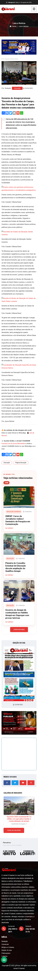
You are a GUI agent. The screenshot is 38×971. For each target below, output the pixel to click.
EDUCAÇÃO (10, 558)
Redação (5, 941)
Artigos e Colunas (8, 947)
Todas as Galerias (14, 830)
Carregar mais (19, 629)
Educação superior (14, 511)
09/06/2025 (29, 88)
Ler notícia (9, 528)
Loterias (4, 956)
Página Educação (20, 462)
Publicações (6, 953)
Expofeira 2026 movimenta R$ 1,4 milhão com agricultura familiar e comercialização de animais (19, 819)
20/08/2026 (19, 704)
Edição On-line (7, 950)
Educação (17, 88)
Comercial (5, 944)
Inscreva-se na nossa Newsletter (13, 443)
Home (14, 26)
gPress (17, 965)
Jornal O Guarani (19, 968)
